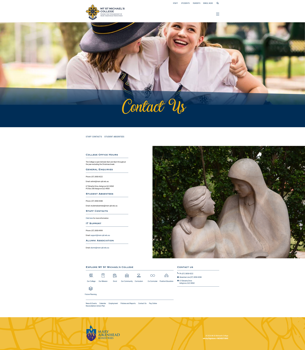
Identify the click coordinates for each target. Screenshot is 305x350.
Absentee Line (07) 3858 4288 (190, 277)
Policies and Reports (128, 303)
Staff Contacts (94, 136)
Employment (113, 303)
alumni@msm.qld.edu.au (100, 248)
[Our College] (91, 277)
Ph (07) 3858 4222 (186, 273)
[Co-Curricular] (152, 277)
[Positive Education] (166, 277)
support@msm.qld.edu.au (100, 235)
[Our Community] (127, 277)
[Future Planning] (90, 290)
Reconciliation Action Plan (95, 306)
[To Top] (105, 12)
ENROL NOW (208, 3)
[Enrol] (115, 277)
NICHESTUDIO (222, 338)
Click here (89, 218)
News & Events (91, 303)
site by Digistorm (209, 338)
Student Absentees (114, 136)
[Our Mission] (103, 277)
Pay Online (153, 303)
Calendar (102, 303)
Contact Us (142, 303)
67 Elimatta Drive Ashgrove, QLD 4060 (187, 282)
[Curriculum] (139, 277)
